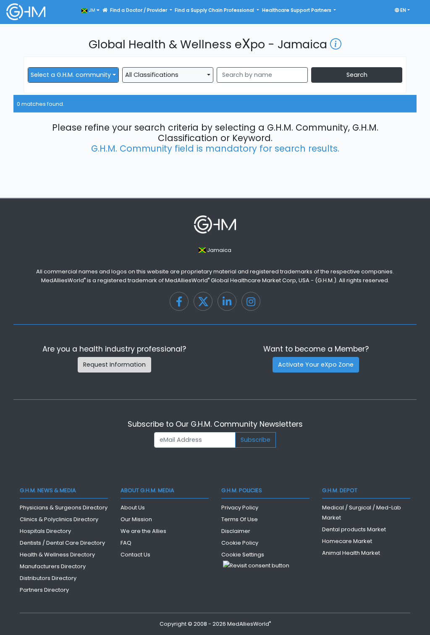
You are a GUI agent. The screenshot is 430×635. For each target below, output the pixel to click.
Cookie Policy (239, 543)
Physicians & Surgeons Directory (64, 508)
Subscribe (255, 440)
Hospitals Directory (45, 531)
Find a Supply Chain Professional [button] (215, 10)
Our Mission (136, 519)
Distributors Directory (48, 578)
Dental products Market (354, 529)
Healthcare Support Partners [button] (297, 10)
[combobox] (73, 75)
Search (356, 75)
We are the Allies (143, 531)
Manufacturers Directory (53, 566)
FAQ (126, 543)
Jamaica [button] (218, 250)
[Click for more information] (335, 44)
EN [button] (402, 10)
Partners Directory (44, 590)
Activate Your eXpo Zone (316, 364)
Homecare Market (347, 541)
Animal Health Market (351, 553)
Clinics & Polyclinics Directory (59, 519)
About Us (133, 508)
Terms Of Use (239, 519)
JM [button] (92, 10)
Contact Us (135, 555)
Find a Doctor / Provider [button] (139, 10)
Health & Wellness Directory (57, 555)
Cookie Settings (242, 555)
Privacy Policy (239, 508)
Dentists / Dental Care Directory (62, 543)
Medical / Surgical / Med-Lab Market (361, 513)
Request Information (114, 364)
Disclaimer (235, 531)
